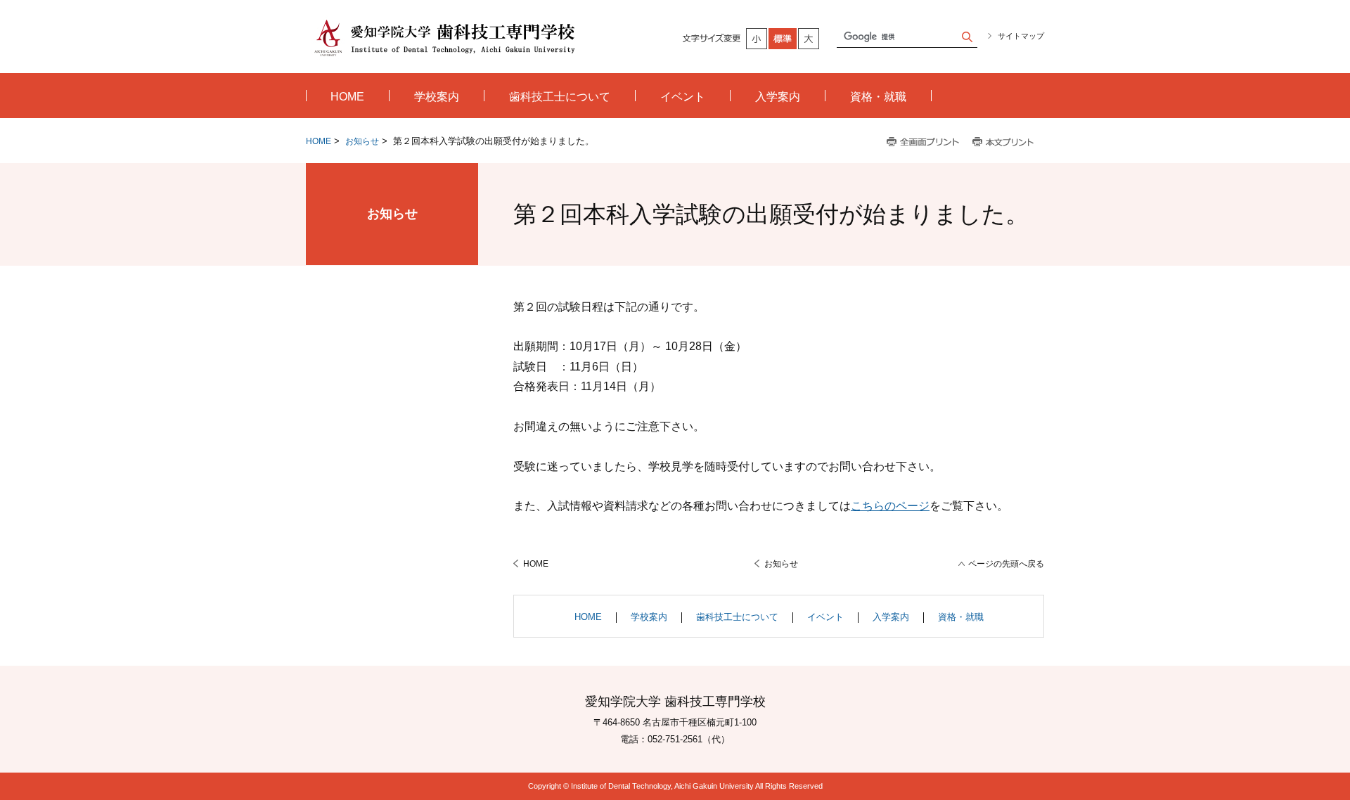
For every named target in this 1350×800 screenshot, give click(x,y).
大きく (809, 38)
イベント (825, 617)
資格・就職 (961, 617)
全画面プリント (923, 142)
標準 (783, 38)
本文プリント (1004, 142)
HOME (318, 141)
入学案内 (891, 617)
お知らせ (362, 141)
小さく (757, 38)
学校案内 (649, 617)
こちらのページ (890, 506)
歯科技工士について (737, 617)
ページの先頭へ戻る (1006, 564)
